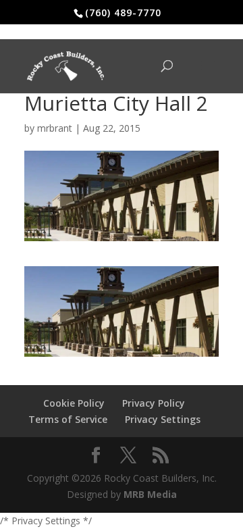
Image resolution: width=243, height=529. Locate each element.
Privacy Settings (162, 419)
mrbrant (54, 128)
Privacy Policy (153, 403)
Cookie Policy (74, 403)
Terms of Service (67, 419)
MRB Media (150, 494)
